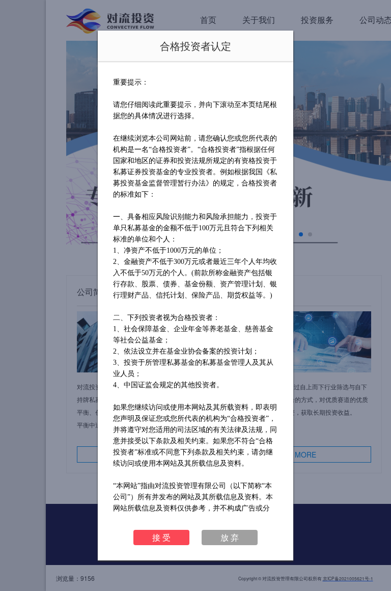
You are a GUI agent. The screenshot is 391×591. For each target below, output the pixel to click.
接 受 (161, 537)
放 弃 (229, 537)
